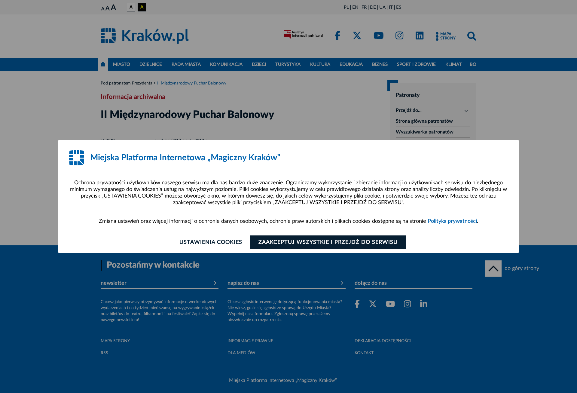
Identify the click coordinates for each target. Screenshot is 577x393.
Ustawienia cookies (210, 242)
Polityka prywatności (452, 221)
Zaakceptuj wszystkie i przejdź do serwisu (328, 242)
